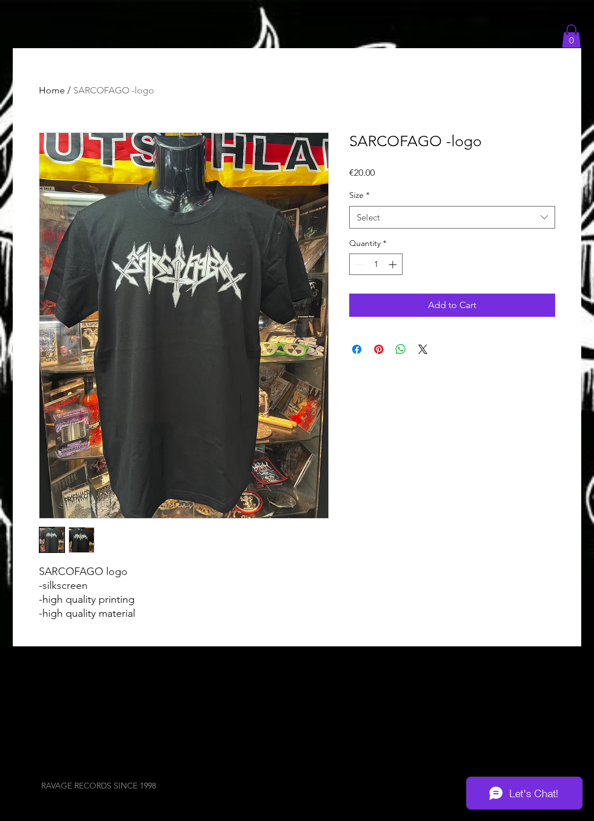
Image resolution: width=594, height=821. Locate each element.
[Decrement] (358, 264)
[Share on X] (423, 349)
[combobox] (452, 217)
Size (359, 195)
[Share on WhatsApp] (401, 349)
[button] (571, 36)
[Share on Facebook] (357, 349)
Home (52, 90)
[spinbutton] (375, 264)
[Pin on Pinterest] (379, 349)
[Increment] (393, 264)
